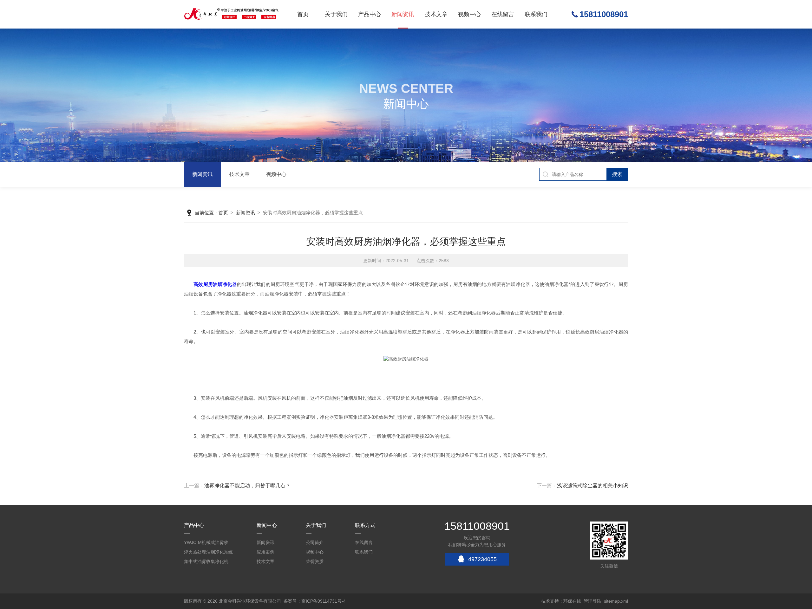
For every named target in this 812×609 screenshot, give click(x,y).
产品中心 (369, 14)
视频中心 (469, 14)
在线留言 (502, 14)
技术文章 (436, 14)
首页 (303, 14)
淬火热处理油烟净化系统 (208, 551)
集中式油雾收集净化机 (206, 561)
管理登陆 (592, 601)
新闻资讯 (402, 14)
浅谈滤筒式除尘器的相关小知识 (592, 485)
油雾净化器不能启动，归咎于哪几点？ (247, 485)
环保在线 (572, 601)
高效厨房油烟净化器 (215, 284)
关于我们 (336, 14)
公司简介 (315, 542)
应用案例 (265, 551)
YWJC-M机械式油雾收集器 (209, 542)
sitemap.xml (616, 601)
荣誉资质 (315, 561)
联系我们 (536, 14)
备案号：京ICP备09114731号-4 (315, 601)
